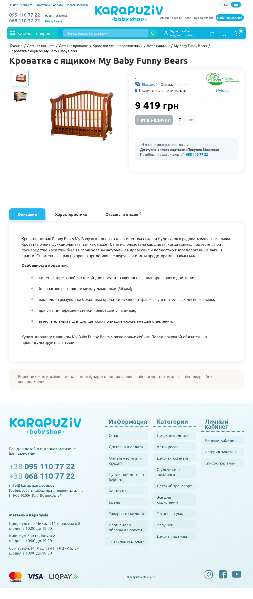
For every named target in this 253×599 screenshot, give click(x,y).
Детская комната (172, 457)
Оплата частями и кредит (125, 460)
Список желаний (220, 462)
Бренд (114, 501)
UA (226, 5)
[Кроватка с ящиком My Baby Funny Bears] (78, 115)
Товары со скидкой (126, 513)
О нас (14, 5)
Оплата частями (76, 5)
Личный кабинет (220, 440)
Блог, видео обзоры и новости (125, 527)
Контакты (27, 5)
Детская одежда (172, 535)
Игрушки (165, 524)
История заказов (220, 451)
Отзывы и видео (123, 214)
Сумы (58, 21)
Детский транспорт (174, 485)
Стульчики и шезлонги (168, 472)
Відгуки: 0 (150, 84)
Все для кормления (167, 499)
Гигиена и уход (171, 513)
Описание (27, 214)
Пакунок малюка (229, 18)
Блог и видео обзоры (199, 18)
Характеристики (71, 214)
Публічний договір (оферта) (126, 477)
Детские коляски (173, 435)
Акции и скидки (171, 18)
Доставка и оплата (50, 5)
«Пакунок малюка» (126, 540)
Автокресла (167, 446)
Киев (48, 21)
